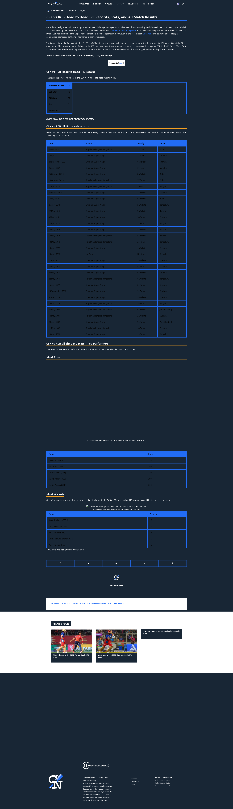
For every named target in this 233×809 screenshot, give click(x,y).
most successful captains (124, 30)
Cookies (134, 779)
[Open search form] (183, 4)
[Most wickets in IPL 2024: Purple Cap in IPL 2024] (71, 641)
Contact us (135, 781)
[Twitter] (89, 563)
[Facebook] (60, 563)
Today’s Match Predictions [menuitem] (89, 4)
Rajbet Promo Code (162, 783)
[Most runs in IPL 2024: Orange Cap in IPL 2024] (116, 641)
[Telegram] (144, 563)
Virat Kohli (147, 33)
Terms (133, 784)
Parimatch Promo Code (163, 777)
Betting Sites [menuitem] (148, 4)
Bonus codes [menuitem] (133, 4)
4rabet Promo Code (162, 780)
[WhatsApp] (172, 563)
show (121, 63)
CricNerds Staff (116, 586)
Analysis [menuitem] (108, 4)
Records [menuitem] (120, 4)
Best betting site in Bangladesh (166, 786)
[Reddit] (117, 563)
